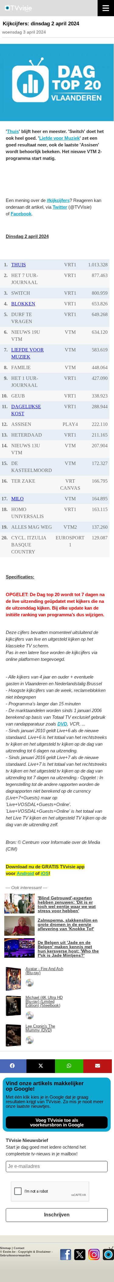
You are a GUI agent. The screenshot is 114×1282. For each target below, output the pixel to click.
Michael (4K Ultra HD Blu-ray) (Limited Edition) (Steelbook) (44, 1001)
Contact (19, 1248)
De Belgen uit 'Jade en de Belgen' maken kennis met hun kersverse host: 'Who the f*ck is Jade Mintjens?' (68, 948)
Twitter (60, 207)
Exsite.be (9, 1251)
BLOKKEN (23, 303)
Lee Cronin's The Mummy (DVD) (40, 1028)
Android (25, 873)
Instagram (94, 1253)
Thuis (13, 131)
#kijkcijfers (58, 200)
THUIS (18, 264)
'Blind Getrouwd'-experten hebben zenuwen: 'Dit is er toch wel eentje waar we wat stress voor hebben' (67, 904)
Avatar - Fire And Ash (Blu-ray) (44, 971)
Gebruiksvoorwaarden (15, 1255)
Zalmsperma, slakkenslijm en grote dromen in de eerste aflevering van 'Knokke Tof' (68, 924)
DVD (62, 723)
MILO (17, 498)
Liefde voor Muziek (59, 138)
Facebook (21, 213)
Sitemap (5, 1248)
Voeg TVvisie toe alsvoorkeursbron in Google (57, 1122)
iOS (45, 873)
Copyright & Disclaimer (34, 1251)
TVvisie (108, 1253)
